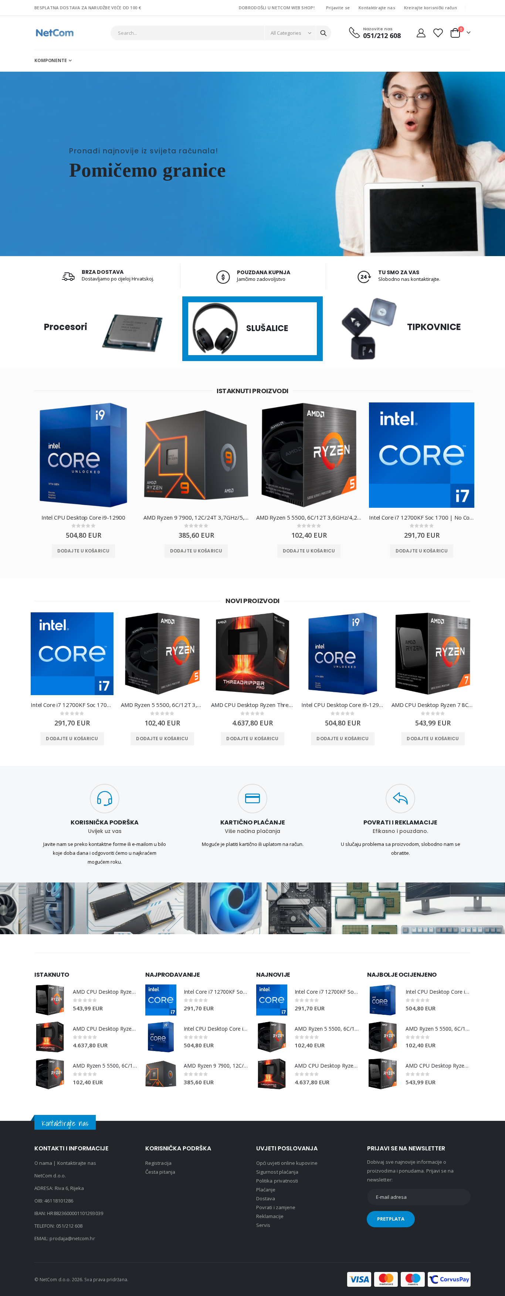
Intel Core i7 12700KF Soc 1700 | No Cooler (421, 517)
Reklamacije (270, 1216)
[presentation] (17, 461)
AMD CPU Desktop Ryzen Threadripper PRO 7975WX (252, 704)
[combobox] (221, 32)
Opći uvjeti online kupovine (287, 1163)
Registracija (158, 1163)
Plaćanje (266, 1189)
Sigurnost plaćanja (277, 1172)
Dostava (265, 1198)
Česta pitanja (160, 1172)
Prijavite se (338, 7)
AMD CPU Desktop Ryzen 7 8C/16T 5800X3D (433, 704)
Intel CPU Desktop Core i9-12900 (83, 517)
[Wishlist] (437, 32)
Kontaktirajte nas (377, 7)
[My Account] (421, 32)
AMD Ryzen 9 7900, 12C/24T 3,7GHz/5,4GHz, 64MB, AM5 (196, 517)
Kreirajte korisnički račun (430, 7)
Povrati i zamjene (275, 1207)
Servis (263, 1225)
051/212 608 (69, 1225)
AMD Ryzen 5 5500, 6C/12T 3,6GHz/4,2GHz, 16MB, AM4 (309, 517)
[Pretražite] (323, 33)
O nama (43, 1163)
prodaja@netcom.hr (72, 1238)
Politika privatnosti (277, 1180)
